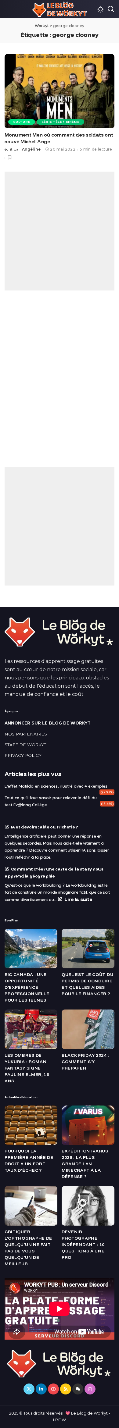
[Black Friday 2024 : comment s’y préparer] (88, 1029)
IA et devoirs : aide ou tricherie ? (44, 826)
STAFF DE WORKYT (25, 744)
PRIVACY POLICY (23, 755)
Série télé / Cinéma (60, 121)
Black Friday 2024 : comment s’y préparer (85, 1061)
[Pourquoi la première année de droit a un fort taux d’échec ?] (31, 1125)
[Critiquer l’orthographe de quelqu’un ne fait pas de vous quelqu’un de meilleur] (31, 1206)
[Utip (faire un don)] (90, 1388)
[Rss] (65, 1388)
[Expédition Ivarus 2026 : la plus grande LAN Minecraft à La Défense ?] (88, 1125)
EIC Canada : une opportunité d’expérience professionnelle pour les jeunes (27, 987)
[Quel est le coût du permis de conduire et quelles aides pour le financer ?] (88, 948)
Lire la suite (78, 899)
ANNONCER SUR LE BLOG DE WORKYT (48, 723)
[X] (28, 1388)
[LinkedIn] (41, 1388)
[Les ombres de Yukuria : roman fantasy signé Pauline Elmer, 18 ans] (31, 1029)
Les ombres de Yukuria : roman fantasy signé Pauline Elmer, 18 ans (27, 1068)
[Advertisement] (59, 231)
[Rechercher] (110, 9)
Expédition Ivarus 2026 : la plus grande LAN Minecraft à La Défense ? (85, 1163)
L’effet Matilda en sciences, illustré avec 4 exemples (56, 786)
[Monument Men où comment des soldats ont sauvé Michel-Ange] (59, 91)
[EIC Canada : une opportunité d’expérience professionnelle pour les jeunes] (31, 948)
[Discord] (77, 1388)
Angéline (31, 149)
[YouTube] (53, 1388)
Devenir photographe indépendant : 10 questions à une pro (83, 1244)
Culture (21, 121)
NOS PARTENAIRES (26, 734)
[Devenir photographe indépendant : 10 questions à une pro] (88, 1206)
